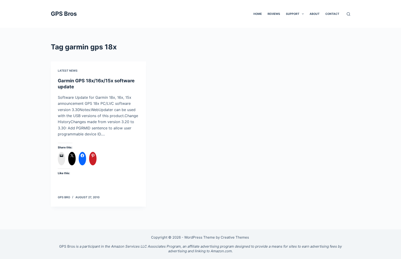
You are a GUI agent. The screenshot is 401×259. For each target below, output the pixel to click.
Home (257, 14)
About (315, 14)
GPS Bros (64, 13)
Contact (332, 14)
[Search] (348, 14)
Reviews (274, 14)
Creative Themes (235, 237)
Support (292, 14)
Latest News (68, 70)
